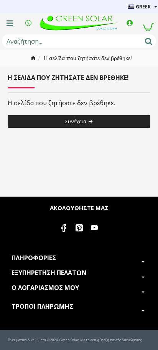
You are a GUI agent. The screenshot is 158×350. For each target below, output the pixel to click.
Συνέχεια (75, 121)
